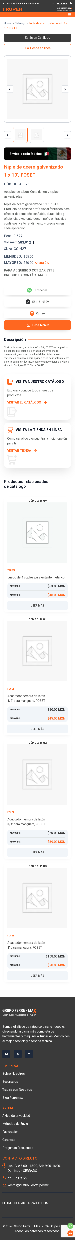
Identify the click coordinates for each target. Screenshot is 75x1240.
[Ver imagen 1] (20, 135)
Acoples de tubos (16, 192)
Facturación (10, 1132)
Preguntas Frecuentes (17, 1148)
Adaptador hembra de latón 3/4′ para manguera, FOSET (26, 821)
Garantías (8, 1140)
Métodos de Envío (15, 1124)
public (6, 1054)
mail (70, 1233)
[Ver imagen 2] (37, 135)
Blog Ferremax (12, 1098)
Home (8, 23)
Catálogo (20, 23)
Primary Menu (37, 14)
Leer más (37, 605)
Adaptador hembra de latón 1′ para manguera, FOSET (26, 945)
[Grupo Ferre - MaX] (12, 9)
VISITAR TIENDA (19, 450)
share (17, 1054)
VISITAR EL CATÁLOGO (24, 402)
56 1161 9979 (17, 1178)
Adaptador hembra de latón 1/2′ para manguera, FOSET (26, 698)
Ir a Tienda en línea (37, 48)
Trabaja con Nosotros (17, 1090)
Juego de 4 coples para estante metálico (36, 577)
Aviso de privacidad (16, 1116)
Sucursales (10, 1081)
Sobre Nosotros (13, 1073)
